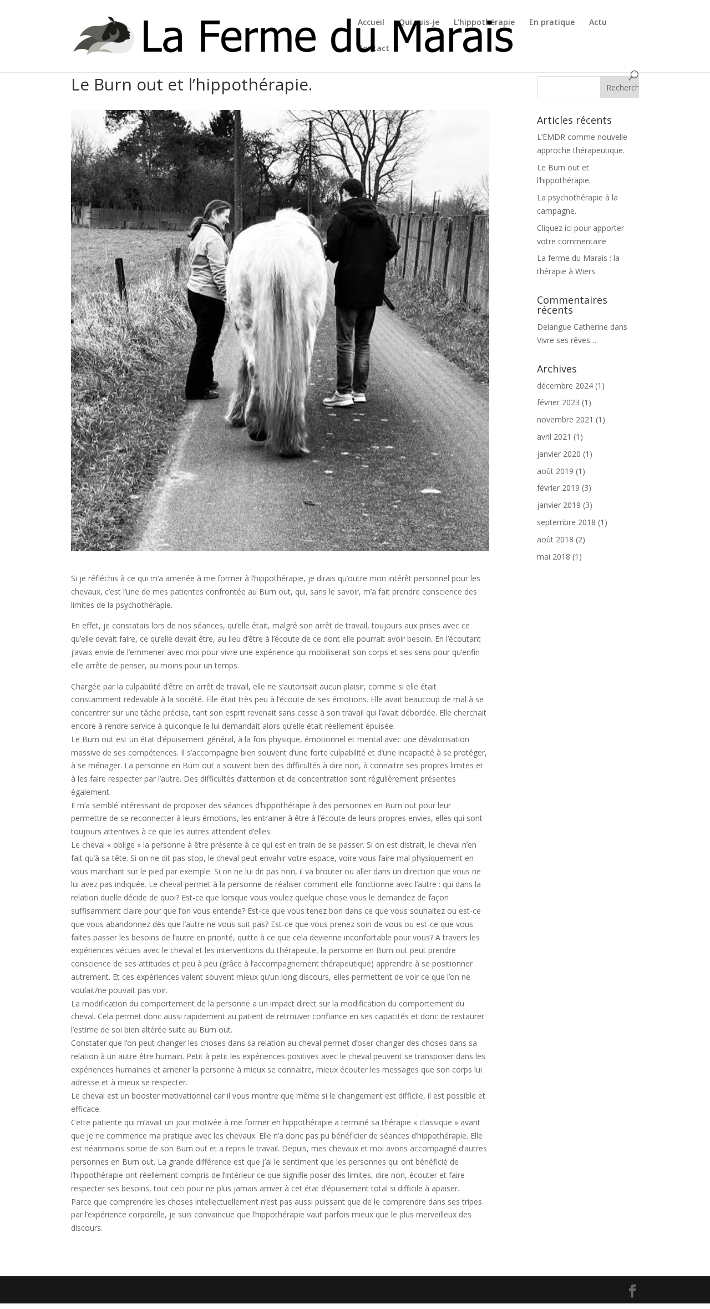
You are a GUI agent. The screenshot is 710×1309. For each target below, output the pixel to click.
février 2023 (558, 402)
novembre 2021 (565, 419)
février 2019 (558, 487)
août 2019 (555, 471)
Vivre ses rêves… (566, 340)
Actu (598, 22)
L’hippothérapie (484, 22)
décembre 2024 (565, 385)
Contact (373, 48)
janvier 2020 (559, 454)
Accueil (371, 22)
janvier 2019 (559, 505)
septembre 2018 (566, 522)
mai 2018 (553, 556)
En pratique (552, 22)
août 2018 (555, 539)
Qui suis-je (419, 22)
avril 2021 (554, 436)
